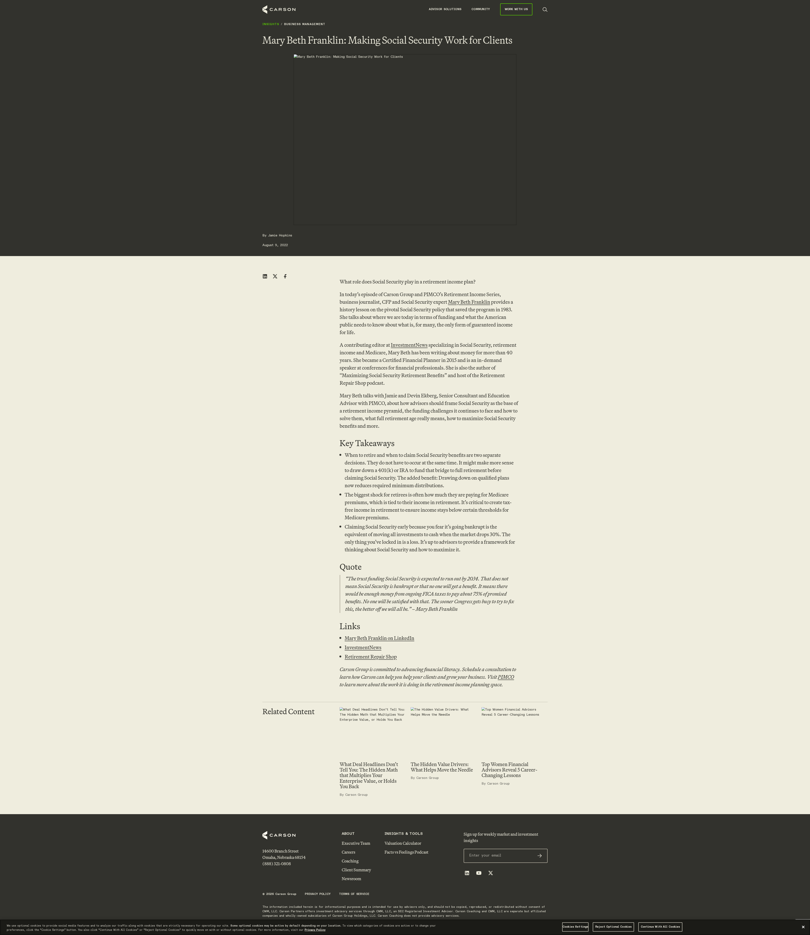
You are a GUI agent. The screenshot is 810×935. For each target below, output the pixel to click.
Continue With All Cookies (660, 927)
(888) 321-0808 (276, 863)
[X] (490, 873)
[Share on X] (275, 276)
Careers (348, 852)
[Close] (803, 927)
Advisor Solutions (445, 9)
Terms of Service (354, 894)
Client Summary (356, 869)
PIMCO (506, 677)
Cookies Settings (575, 927)
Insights (270, 24)
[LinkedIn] (467, 873)
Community (480, 9)
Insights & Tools (404, 834)
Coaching (350, 861)
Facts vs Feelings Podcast (406, 852)
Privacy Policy (318, 894)
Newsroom (351, 878)
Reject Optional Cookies (613, 927)
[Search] (545, 9)
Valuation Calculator (403, 843)
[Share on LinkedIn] (264, 276)
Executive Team (356, 843)
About (348, 834)
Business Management (304, 24)
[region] (405, 927)
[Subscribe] (539, 855)
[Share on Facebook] (285, 276)
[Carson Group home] (279, 9)
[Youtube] (478, 873)
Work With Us (516, 9)
